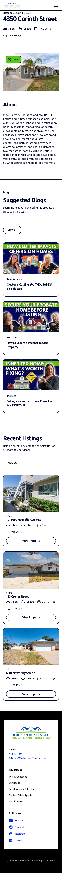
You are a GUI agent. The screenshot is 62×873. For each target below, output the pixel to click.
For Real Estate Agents (20, 795)
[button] (55, 5)
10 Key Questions (18, 776)
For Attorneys (16, 801)
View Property (31, 540)
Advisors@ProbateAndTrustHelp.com (28, 758)
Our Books (14, 783)
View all (12, 229)
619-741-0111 (16, 754)
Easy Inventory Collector (21, 789)
